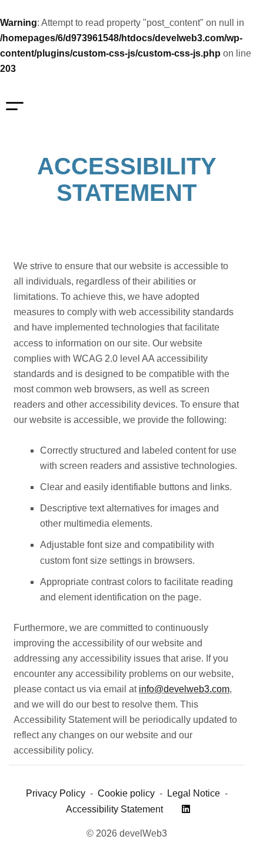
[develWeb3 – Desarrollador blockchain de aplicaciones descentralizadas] (101, 106)
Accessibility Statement (114, 809)
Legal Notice (193, 793)
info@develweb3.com (184, 689)
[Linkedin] (186, 809)
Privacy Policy (55, 793)
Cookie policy (126, 793)
